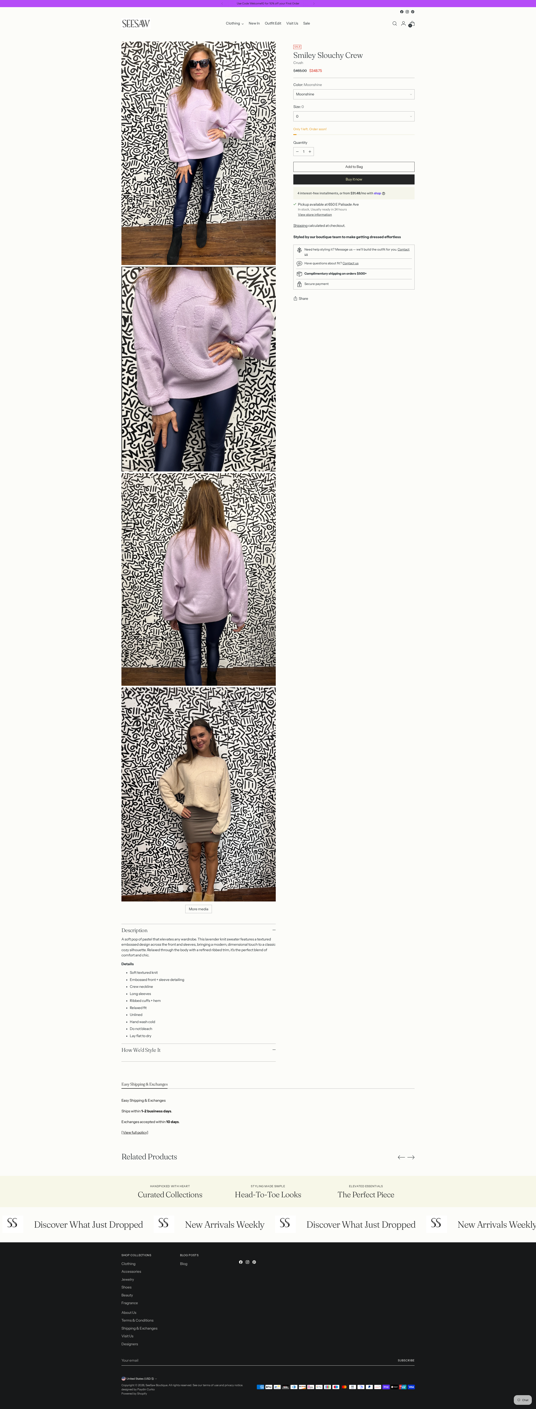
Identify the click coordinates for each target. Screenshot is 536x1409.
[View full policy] (134, 1132)
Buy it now (354, 179)
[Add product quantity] (310, 151)
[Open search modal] (394, 23)
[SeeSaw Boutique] (136, 23)
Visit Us (127, 1336)
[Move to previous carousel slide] (401, 1157)
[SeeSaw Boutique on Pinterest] (413, 12)
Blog (183, 1264)
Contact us (350, 263)
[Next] (313, 3)
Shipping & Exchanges (139, 1328)
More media (198, 909)
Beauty (127, 1295)
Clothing (128, 1264)
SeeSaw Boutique (156, 1385)
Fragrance (129, 1303)
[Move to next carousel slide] (411, 1157)
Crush (298, 63)
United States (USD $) (140, 1378)
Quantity (300, 143)
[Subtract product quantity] (297, 151)
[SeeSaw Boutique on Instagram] (407, 12)
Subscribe (406, 1360)
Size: (298, 107)
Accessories (131, 1271)
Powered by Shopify (134, 1393)
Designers (129, 1344)
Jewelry (127, 1279)
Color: (307, 85)
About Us (128, 1312)
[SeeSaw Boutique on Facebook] (402, 12)
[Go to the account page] (403, 23)
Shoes (126, 1287)
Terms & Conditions (137, 1320)
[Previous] (222, 3)
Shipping (300, 226)
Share (303, 299)
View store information (315, 215)
